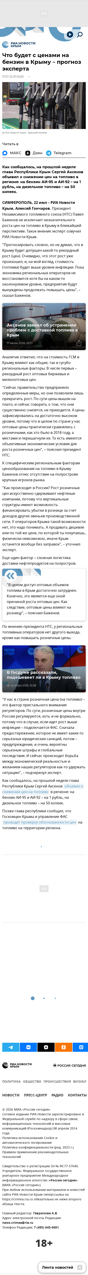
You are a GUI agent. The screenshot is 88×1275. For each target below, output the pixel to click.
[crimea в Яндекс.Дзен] (46, 1047)
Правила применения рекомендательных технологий (35, 1155)
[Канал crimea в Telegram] (10, 1047)
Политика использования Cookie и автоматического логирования (29, 1141)
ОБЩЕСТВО (32, 1081)
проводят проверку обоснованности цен (39, 822)
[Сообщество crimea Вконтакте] (28, 1047)
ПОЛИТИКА (11, 1081)
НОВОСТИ (10, 1095)
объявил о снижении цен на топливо (43, 789)
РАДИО (57, 1095)
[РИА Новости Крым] (18, 44)
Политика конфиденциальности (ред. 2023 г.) (38, 1147)
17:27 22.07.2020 (13, 76)
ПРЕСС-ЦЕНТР (35, 1095)
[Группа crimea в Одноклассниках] (63, 1047)
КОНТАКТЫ (77, 1095)
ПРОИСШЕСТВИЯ (57, 1081)
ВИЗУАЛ (79, 1081)
